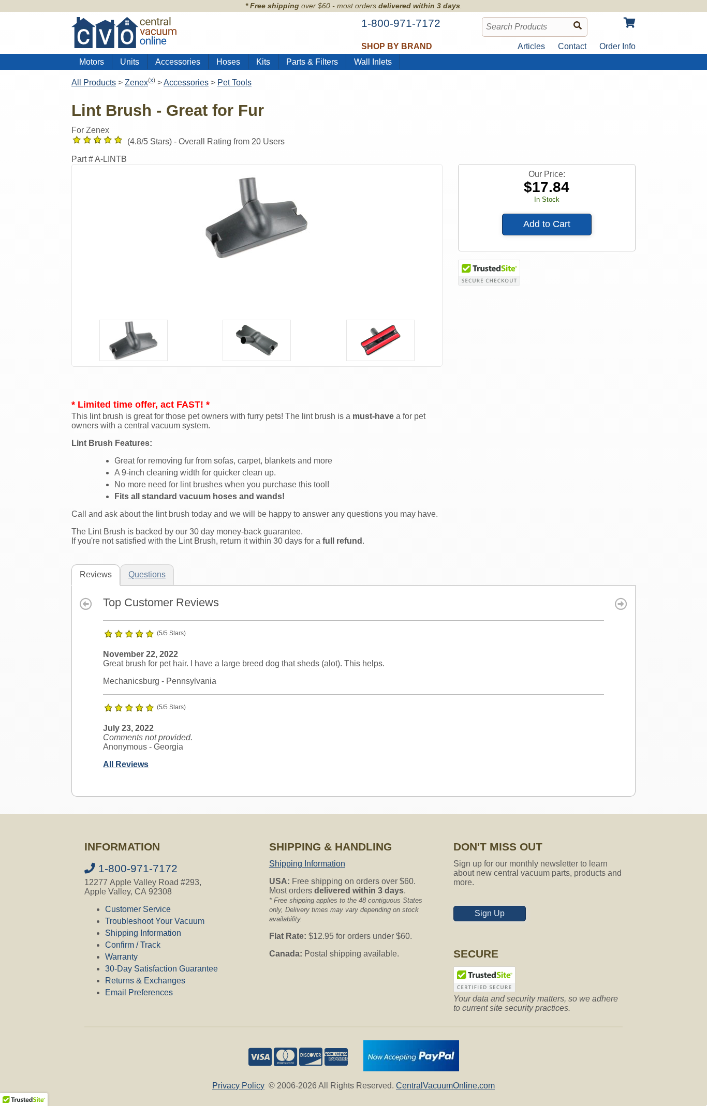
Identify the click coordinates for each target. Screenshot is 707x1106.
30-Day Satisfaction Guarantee (161, 968)
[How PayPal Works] (411, 1068)
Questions (147, 574)
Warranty (121, 956)
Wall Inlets (373, 61)
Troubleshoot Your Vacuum (154, 921)
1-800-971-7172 (136, 868)
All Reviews (126, 764)
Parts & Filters (312, 61)
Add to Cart (546, 224)
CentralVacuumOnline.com (445, 1085)
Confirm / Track (132, 944)
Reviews (96, 574)
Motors (91, 61)
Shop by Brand (396, 46)
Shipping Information (143, 933)
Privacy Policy (238, 1085)
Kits (263, 61)
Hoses (228, 61)
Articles (531, 46)
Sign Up (490, 913)
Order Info (617, 46)
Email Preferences (139, 992)
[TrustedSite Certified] (489, 273)
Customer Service (138, 909)
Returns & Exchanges (145, 980)
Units (129, 61)
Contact (572, 46)
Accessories (177, 61)
